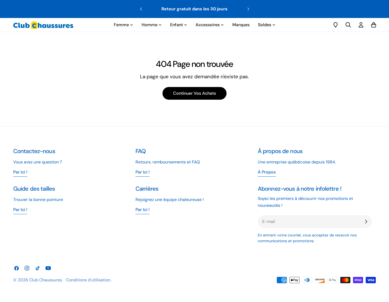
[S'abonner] (366, 221)
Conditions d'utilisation (88, 280)
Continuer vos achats (194, 93)
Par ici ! (142, 172)
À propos (267, 172)
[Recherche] (348, 25)
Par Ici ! (20, 172)
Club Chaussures (45, 280)
